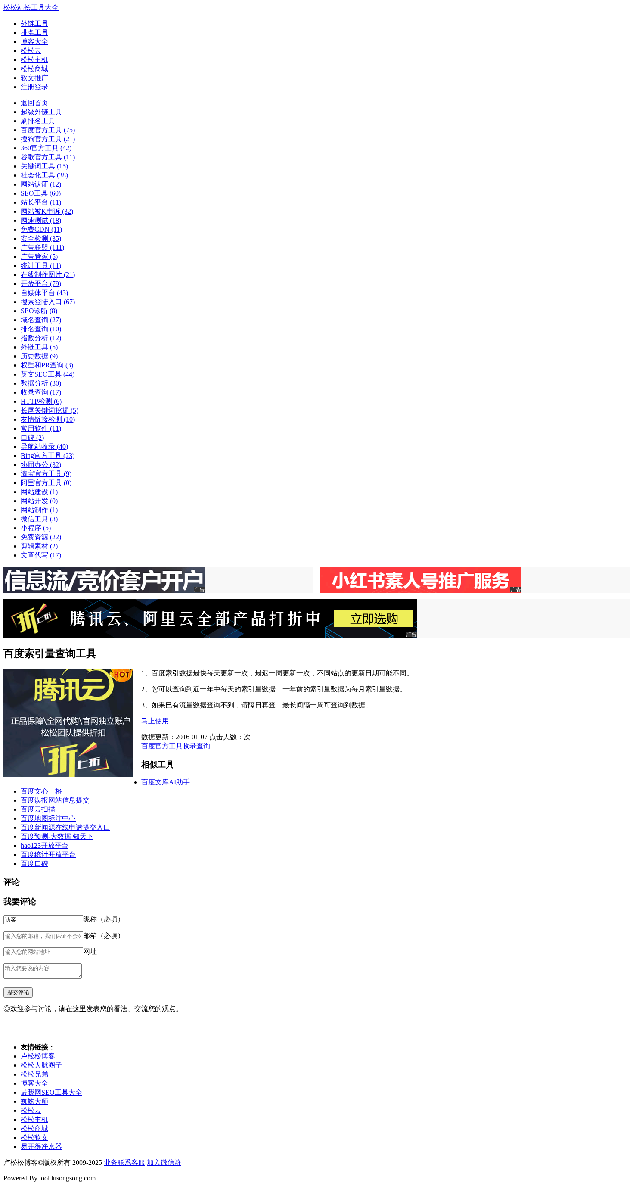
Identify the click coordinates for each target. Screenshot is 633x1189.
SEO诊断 (39, 310)
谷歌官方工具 (48, 157)
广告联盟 (42, 247)
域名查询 (41, 320)
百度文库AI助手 (165, 782)
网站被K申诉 (47, 211)
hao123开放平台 (44, 845)
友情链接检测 (48, 419)
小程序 (36, 528)
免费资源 (41, 537)
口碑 (32, 437)
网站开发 (39, 500)
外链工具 (34, 23)
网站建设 (39, 491)
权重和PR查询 (47, 365)
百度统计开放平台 (48, 854)
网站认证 (41, 184)
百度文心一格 (41, 791)
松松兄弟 (34, 1074)
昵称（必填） (103, 919)
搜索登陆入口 (48, 301)
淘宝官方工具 (46, 473)
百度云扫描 (38, 809)
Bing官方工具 (47, 455)
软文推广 (34, 77)
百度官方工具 (48, 130)
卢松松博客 (38, 1056)
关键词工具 (44, 166)
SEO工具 (41, 193)
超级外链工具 (41, 111)
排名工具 (34, 32)
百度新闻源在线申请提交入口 (65, 827)
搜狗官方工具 (48, 139)
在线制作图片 (48, 274)
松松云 (31, 50)
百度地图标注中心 (48, 818)
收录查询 (41, 392)
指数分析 (41, 338)
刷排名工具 (38, 121)
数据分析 (41, 383)
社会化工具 (44, 175)
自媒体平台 (44, 292)
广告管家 (39, 256)
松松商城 (34, 68)
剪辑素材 (39, 546)
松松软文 (34, 1137)
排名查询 (41, 329)
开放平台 (41, 283)
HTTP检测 (41, 401)
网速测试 (41, 220)
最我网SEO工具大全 (51, 1092)
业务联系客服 (124, 1162)
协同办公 (41, 464)
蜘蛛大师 (34, 1101)
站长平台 (41, 202)
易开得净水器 (41, 1146)
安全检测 (41, 238)
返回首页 (34, 102)
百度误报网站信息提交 (55, 800)
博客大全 (34, 41)
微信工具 (39, 519)
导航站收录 (44, 446)
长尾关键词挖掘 (49, 410)
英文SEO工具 (47, 374)
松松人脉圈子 (41, 1065)
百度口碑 (34, 863)
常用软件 (41, 428)
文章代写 (41, 555)
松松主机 (34, 59)
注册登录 (34, 86)
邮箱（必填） (103, 935)
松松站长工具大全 (31, 7)
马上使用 (155, 721)
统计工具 (41, 265)
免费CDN (41, 229)
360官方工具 (46, 148)
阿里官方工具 (46, 482)
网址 (90, 951)
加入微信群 (164, 1162)
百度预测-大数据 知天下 (57, 836)
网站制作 (39, 510)
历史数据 (39, 356)
